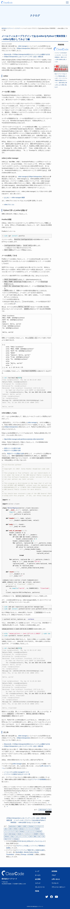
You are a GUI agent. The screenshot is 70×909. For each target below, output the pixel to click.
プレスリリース (40, 887)
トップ (37, 871)
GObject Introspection (23, 48)
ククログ (35, 15)
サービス (37, 875)
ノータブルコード (27, 834)
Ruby (12, 836)
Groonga (22, 831)
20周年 (24, 826)
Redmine (7, 836)
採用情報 (54, 871)
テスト (25, 836)
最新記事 (9, 820)
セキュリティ (19, 836)
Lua (5, 834)
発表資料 (36, 834)
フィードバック (29, 828)
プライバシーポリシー (58, 887)
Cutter (10, 828)
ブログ (54, 875)
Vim (43, 836)
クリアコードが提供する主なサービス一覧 (17, 774)
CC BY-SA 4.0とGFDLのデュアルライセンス (30, 841)
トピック (37, 883)
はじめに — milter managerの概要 (14, 197)
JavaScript (38, 831)
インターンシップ (30, 831)
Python (41, 834)
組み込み (22, 828)
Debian (15, 828)
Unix (50, 809)
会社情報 (37, 879)
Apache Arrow (12, 826)
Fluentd (37, 828)
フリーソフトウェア (9, 831)
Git (16, 831)
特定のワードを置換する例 (12, 450)
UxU (39, 836)
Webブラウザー (8, 839)
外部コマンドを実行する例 (12, 448)
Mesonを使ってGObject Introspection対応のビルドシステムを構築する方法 (27, 54)
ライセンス (55, 883)
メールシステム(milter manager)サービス (16, 772)
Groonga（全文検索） (27, 854)
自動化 (19, 826)
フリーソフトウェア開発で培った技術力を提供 (30, 850)
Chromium (31, 826)
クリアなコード (39, 826)
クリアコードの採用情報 (38, 779)
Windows (16, 839)
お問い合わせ (56, 879)
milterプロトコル (9, 204)
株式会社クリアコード (8, 28)
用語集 (37, 891)
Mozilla (19, 834)
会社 (6, 828)
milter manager (22, 46)
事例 (35, 836)
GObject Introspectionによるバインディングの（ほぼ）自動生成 (23, 56)
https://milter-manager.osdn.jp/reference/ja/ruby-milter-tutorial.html (24, 439)
